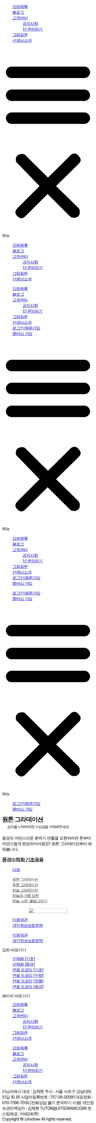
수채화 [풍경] (23, 964)
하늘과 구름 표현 (25, 895)
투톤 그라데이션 (25, 884)
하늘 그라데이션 (25, 890)
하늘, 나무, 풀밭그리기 (29, 901)
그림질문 (20, 34)
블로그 (18, 12)
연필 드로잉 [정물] (28, 981)
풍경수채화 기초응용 (23, 859)
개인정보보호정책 (27, 925)
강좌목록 (20, 6)
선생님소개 (21, 40)
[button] (48, 143)
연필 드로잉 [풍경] (28, 986)
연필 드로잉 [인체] (28, 975)
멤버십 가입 (22, 333)
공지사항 (30, 23)
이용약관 (20, 919)
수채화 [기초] (23, 958)
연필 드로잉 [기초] (28, 969)
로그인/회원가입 (26, 327)
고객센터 (20, 17)
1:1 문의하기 (32, 29)
